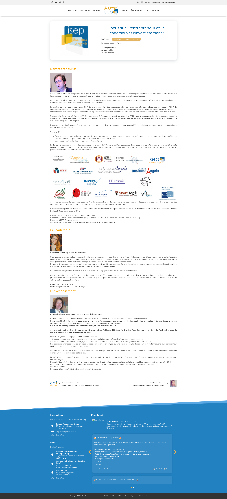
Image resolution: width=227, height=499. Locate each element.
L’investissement (108, 52)
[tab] (131, 487)
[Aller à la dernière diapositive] (90, 452)
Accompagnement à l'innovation (126, 39)
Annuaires (85, 10)
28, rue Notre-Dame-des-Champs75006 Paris (70, 455)
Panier (147, 2)
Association (73, 10)
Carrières (96, 10)
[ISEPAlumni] (98, 420)
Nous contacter (150, 496)
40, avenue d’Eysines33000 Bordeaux (65, 472)
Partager (110, 469)
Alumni (125, 10)
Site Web (60, 435)
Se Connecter (170, 2)
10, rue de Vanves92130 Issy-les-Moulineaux (70, 464)
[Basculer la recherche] (138, 2)
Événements (136, 10)
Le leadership (107, 50)
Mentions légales (130, 496)
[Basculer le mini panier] (142, 2)
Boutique (156, 2)
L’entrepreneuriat (108, 48)
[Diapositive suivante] (175, 452)
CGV (113, 496)
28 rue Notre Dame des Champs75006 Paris (69, 426)
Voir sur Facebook (99, 469)
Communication (152, 10)
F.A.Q (119, 496)
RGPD (140, 496)
